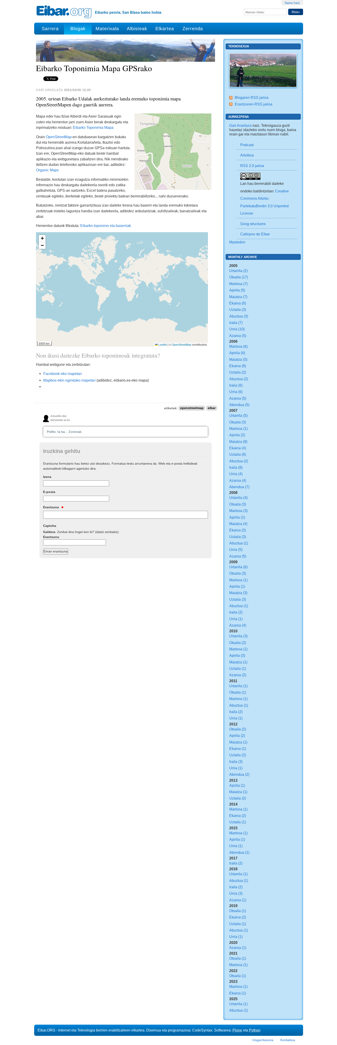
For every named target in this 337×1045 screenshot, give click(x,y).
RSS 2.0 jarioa (252, 166)
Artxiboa (247, 155)
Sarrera (50, 28)
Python (254, 1030)
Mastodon (237, 242)
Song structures (253, 224)
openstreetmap (192, 408)
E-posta (49, 492)
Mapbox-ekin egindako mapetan (69, 380)
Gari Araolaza (240, 125)
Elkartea (164, 28)
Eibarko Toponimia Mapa (93, 127)
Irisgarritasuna (262, 1040)
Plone (237, 1030)
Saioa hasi (292, 3)
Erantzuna (51, 507)
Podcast (247, 145)
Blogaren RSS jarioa (251, 97)
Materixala (107, 28)
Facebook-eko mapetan (62, 374)
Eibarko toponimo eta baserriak (105, 226)
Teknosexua (238, 46)
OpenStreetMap (59, 137)
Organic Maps (47, 170)
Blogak (78, 28)
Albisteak (137, 28)
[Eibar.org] (63, 11)
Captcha (49, 526)
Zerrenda (192, 28)
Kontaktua (287, 1040)
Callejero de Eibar (255, 234)
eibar (211, 408)
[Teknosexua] (263, 70)
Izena (47, 477)
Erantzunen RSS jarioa (253, 104)
